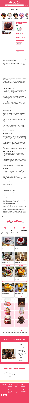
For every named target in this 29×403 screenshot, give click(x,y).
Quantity (17, 51)
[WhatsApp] (20, 5)
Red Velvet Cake (19, 43)
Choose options (8, 249)
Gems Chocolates (19, 46)
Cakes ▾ (2, 7)
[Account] (23, 5)
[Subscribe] (20, 376)
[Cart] (27, 5)
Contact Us (22, 389)
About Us (17, 9)
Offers (9, 394)
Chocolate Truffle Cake (20, 40)
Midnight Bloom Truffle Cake (6, 262)
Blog (15, 394)
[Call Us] (21, 5)
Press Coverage (23, 393)
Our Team (16, 389)
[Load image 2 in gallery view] (6, 33)
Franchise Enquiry (17, 395)
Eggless (21, 33)
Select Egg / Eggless (19, 27)
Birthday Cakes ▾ (7, 7)
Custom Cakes (23, 386)
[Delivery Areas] (18, 5)
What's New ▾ (22, 7)
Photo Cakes (11, 7)
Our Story (16, 386)
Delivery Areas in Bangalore (10, 392)
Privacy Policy (10, 389)
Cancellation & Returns (16, 392)
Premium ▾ (26, 7)
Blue (20, 37)
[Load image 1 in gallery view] (3, 33)
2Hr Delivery (12, 9)
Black (17, 37)
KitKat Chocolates (19, 48)
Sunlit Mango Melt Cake (5, 293)
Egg (17, 33)
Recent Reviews (10, 386)
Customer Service (23, 391)
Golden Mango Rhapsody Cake (19, 293)
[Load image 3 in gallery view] (9, 33)
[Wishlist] (25, 5)
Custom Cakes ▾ (17, 7)
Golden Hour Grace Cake (18, 262)
